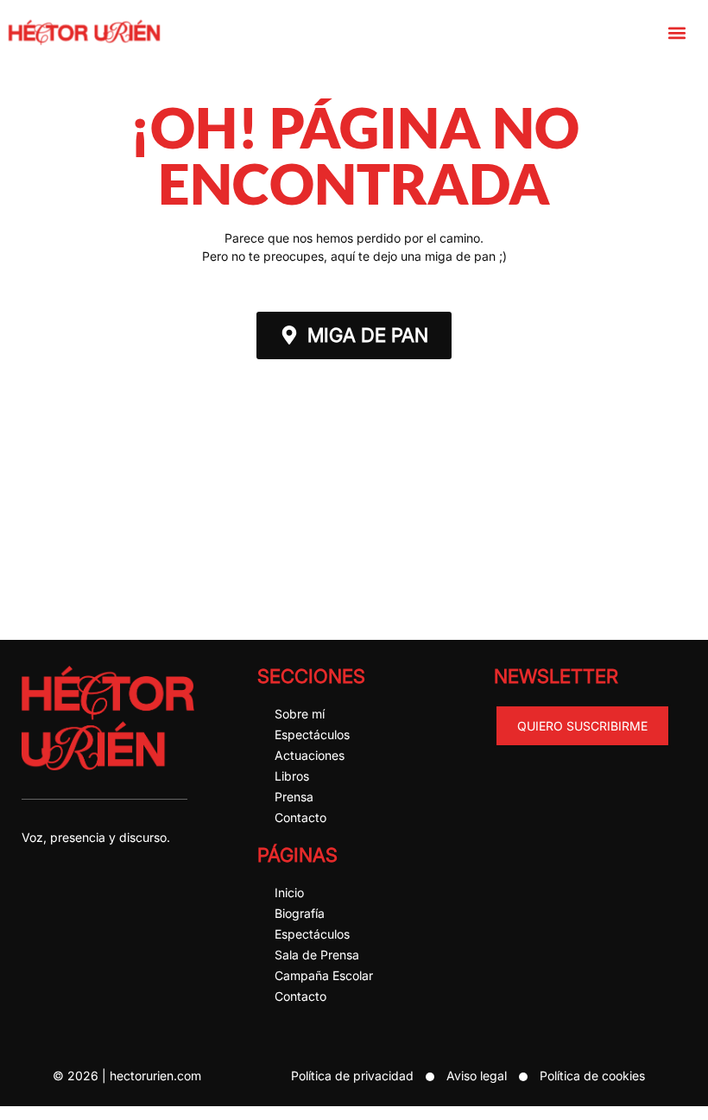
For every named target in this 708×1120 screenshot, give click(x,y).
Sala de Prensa (317, 954)
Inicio (289, 892)
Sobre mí (300, 713)
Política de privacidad (352, 1075)
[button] (676, 32)
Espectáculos (312, 734)
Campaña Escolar (324, 975)
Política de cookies (592, 1075)
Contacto (300, 817)
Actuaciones (310, 755)
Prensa (294, 796)
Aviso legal (476, 1075)
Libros (292, 776)
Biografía (300, 913)
